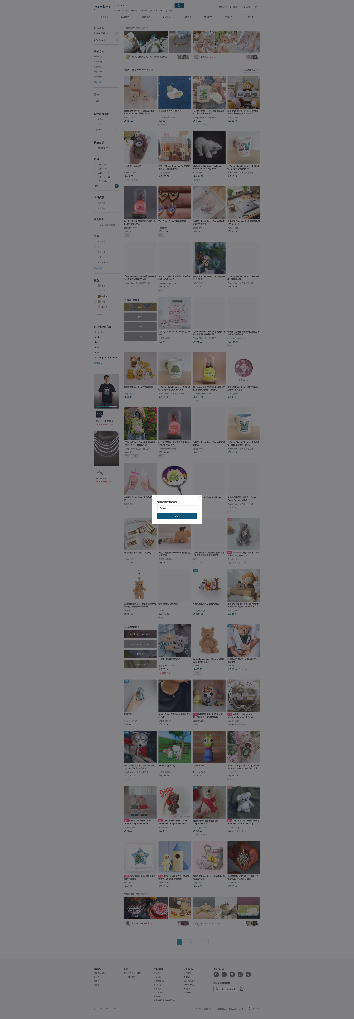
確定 (177, 516)
